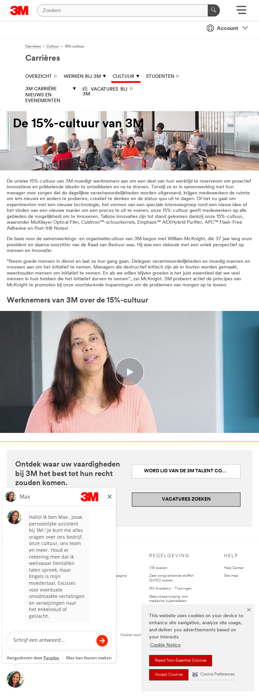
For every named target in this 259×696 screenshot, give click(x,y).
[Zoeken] (214, 10)
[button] (213, 674)
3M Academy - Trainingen (170, 589)
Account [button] (227, 28)
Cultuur (123, 76)
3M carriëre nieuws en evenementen (42, 95)
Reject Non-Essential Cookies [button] (180, 661)
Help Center (234, 568)
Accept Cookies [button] (169, 675)
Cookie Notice (165, 645)
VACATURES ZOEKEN (186, 499)
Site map (231, 576)
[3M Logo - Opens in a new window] (19, 10)
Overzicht (38, 76)
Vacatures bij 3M (105, 91)
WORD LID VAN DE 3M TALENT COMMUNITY (192, 471)
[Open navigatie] (241, 12)
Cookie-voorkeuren (135, 635)
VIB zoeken (158, 568)
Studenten (160, 76)
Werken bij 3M (82, 76)
